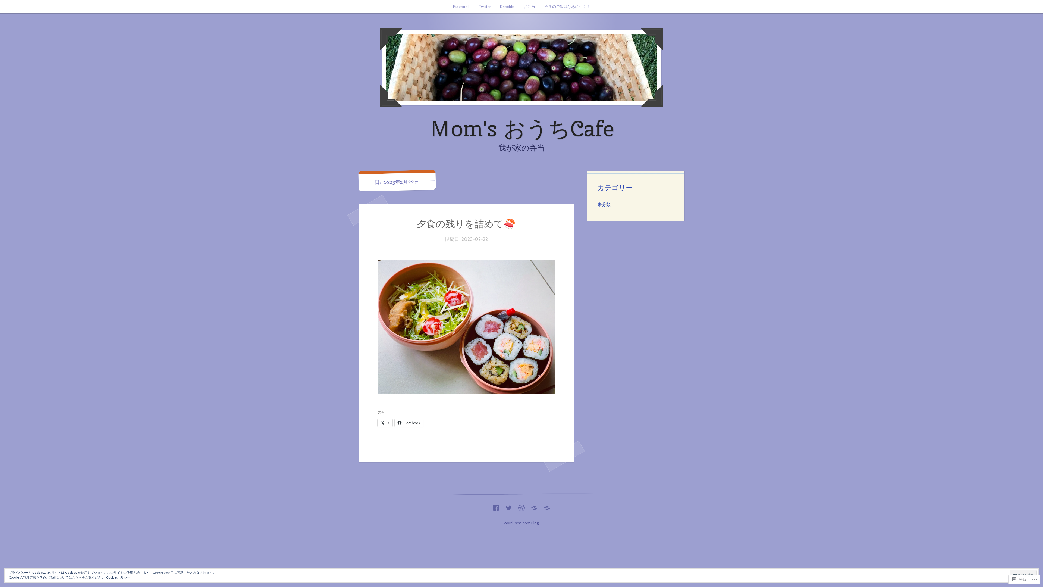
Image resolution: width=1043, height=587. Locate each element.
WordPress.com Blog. (521, 522)
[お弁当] (534, 506)
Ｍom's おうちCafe (521, 128)
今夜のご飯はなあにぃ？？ (567, 6)
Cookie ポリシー (118, 577)
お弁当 (529, 6)
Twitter (485, 6)
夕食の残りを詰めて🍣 (466, 223)
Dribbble (507, 6)
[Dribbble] (521, 506)
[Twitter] (508, 506)
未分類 (604, 204)
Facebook (461, 6)
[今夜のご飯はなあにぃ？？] (547, 506)
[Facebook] (496, 506)
